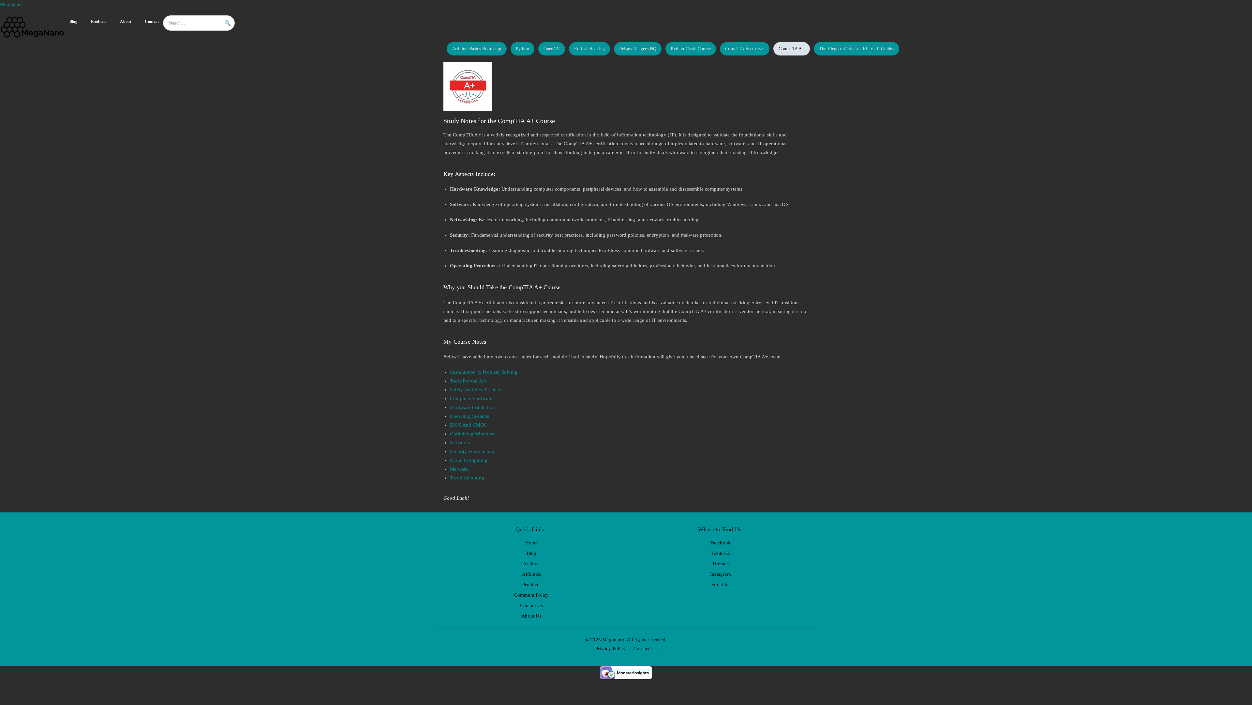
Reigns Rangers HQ (637, 48)
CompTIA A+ (792, 48)
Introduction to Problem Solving (483, 372)
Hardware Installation (472, 407)
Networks (460, 442)
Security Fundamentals (474, 451)
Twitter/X (720, 553)
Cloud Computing (468, 460)
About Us (531, 616)
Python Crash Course (691, 48)
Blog (73, 21)
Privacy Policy (610, 648)
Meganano (11, 4)
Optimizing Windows (472, 433)
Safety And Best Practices (476, 389)
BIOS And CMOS (468, 425)
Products (99, 21)
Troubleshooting (467, 477)
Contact (151, 21)
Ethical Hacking (589, 48)
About (125, 21)
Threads (720, 563)
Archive (531, 563)
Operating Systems (469, 416)
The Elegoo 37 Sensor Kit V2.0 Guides (856, 48)
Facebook (720, 542)
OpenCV (552, 48)
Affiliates (531, 574)
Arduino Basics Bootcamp (476, 48)
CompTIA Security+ (744, 48)
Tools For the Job (468, 381)
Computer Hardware (471, 398)
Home (531, 542)
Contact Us (531, 605)
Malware (459, 469)
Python (522, 48)
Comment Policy (531, 595)
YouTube (720, 584)
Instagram (720, 574)
